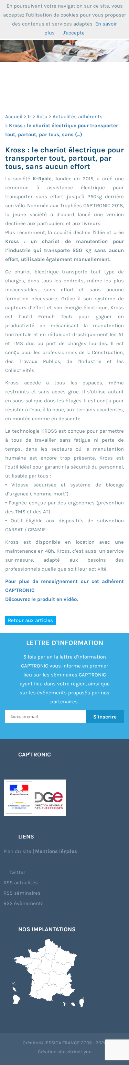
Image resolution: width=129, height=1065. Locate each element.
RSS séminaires (22, 893)
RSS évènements (23, 903)
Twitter (16, 872)
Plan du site (17, 851)
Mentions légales (56, 851)
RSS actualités (20, 883)
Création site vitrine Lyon (65, 1052)
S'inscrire (105, 717)
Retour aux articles (30, 620)
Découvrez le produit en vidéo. (41, 599)
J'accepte (74, 33)
